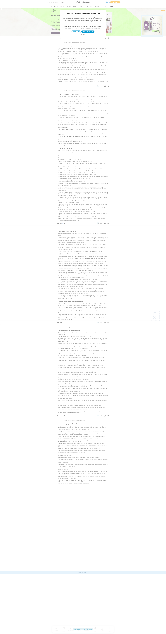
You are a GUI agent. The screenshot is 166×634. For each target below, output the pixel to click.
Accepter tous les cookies (88, 31)
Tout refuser (83, 34)
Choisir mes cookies (76, 31)
